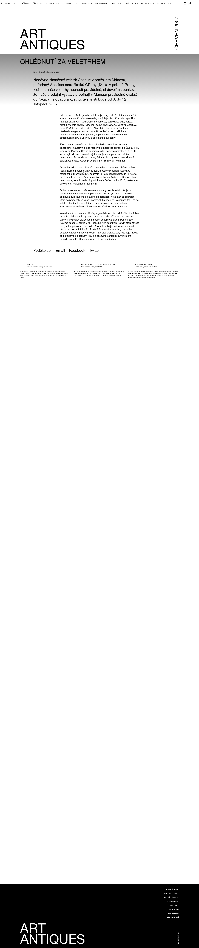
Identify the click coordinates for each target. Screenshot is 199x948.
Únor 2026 (86, 3)
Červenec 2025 (9, 3)
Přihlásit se (172, 889)
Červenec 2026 (164, 3)
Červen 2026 (147, 3)
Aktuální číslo (171, 897)
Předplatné (173, 917)
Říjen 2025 (38, 3)
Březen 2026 (101, 3)
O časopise (173, 901)
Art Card (174, 905)
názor (48, 72)
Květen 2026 (132, 3)
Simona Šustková (39, 72)
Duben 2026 (116, 3)
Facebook (174, 909)
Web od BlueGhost (178, 938)
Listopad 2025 (53, 3)
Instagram (173, 913)
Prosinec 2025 (71, 3)
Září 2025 (24, 3)
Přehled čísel (171, 893)
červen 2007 (55, 72)
